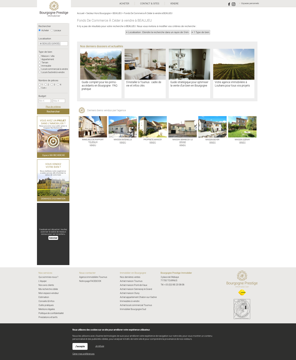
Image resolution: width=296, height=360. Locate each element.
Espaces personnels (250, 3)
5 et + (44, 88)
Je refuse (99, 346)
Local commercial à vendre (54, 69)
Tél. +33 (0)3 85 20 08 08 (172, 284)
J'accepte (80, 346)
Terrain (44, 62)
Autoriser (53, 238)
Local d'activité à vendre (52, 72)
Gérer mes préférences (83, 354)
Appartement (47, 59)
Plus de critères (53, 106)
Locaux (57, 30)
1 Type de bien (201, 32)
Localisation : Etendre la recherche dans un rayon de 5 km (158, 32)
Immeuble (46, 66)
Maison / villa (47, 56)
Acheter (45, 30)
